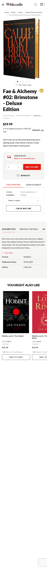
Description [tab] (8, 229)
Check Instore (13, 185)
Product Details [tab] (29, 229)
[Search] (36, 4)
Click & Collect (33, 185)
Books (13, 12)
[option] (9, 229)
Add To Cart (16, 357)
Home (7, 12)
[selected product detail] (3, 223)
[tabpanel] (23, 253)
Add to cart (32, 167)
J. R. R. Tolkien (6, 341)
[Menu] (4, 4)
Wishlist (23, 175)
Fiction (20, 12)
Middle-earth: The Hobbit (13, 336)
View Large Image (24, 85)
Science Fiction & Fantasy (33, 12)
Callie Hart (37, 116)
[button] (17, 81)
